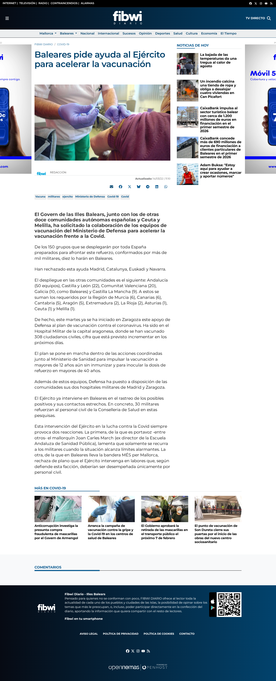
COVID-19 (63, 44)
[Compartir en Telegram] (147, 187)
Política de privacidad (120, 634)
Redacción (58, 172)
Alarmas (87, 3)
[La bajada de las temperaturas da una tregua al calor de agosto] (187, 64)
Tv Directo (255, 18)
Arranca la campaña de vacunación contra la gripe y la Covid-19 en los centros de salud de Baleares (110, 532)
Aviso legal (89, 634)
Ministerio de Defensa (90, 196)
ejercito (68, 196)
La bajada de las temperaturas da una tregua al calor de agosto (218, 60)
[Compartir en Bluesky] (138, 187)
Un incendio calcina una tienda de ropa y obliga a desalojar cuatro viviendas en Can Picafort (218, 89)
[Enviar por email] (111, 187)
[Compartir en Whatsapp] (165, 187)
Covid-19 (113, 196)
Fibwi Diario (43, 44)
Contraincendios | (65, 3)
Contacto (186, 634)
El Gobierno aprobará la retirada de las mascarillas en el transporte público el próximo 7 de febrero (164, 532)
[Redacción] (41, 173)
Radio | (43, 3)
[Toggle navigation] (7, 18)
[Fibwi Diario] (127, 18)
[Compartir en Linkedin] (156, 187)
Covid (125, 196)
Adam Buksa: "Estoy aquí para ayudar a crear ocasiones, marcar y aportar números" (221, 171)
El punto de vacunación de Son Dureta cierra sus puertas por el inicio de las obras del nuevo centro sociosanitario (216, 534)
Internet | (10, 3)
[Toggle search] (269, 18)
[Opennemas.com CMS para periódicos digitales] (138, 672)
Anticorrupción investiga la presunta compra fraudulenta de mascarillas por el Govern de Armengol (56, 532)
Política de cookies (159, 634)
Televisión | (28, 3)
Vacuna (40, 196)
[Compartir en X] (129, 187)
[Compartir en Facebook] (120, 187)
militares (54, 196)
